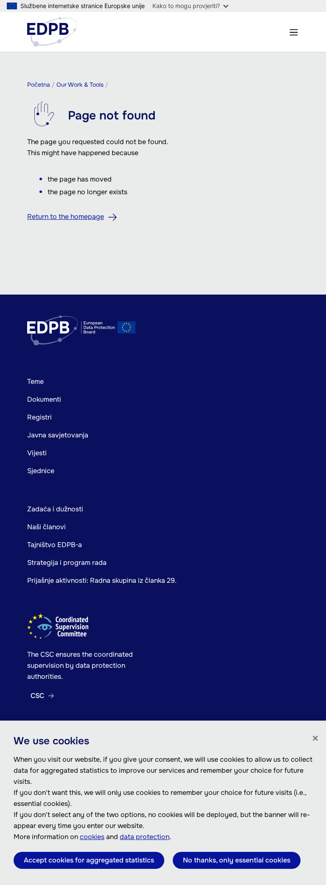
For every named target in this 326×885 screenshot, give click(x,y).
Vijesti (37, 452)
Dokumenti (44, 399)
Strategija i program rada (67, 562)
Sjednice (40, 470)
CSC (37, 695)
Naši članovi (46, 526)
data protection (144, 836)
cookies (92, 836)
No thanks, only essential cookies (236, 860)
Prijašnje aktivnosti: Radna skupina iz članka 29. (102, 580)
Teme (35, 381)
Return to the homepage (65, 216)
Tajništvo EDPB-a (54, 544)
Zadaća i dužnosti (55, 509)
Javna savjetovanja (57, 435)
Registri (39, 417)
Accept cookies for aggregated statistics (89, 860)
